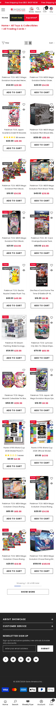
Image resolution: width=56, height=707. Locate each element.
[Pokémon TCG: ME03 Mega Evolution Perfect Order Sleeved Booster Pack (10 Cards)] (41, 61)
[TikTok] (28, 659)
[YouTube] (36, 659)
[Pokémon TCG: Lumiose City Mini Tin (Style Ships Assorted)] (41, 327)
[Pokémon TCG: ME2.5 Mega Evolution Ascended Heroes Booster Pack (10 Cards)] (14, 61)
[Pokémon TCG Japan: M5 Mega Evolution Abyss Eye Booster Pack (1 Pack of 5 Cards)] (41, 379)
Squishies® (31, 17)
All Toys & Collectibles (24, 25)
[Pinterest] (21, 659)
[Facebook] (5, 659)
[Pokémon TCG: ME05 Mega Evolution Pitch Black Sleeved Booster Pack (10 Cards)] (14, 170)
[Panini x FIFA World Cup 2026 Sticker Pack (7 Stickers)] (14, 432)
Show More (28, 591)
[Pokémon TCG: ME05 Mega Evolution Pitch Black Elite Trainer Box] (41, 114)
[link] (15, 702)
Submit (45, 648)
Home (5, 17)
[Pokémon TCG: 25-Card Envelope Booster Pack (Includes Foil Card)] (41, 222)
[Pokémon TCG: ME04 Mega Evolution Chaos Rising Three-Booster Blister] (14, 488)
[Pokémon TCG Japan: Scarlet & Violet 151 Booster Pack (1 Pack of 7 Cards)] (14, 114)
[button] (26, 43)
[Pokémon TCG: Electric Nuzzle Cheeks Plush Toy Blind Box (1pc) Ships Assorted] (14, 274)
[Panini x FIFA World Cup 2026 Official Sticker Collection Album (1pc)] (41, 432)
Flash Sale (17, 17)
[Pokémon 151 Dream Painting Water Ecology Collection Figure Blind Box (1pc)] (14, 327)
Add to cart (14, 92)
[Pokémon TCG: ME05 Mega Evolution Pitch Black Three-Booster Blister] (41, 170)
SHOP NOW (33, 2)
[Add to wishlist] (24, 52)
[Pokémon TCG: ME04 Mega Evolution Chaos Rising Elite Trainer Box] (41, 540)
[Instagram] (13, 659)
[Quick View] (24, 57)
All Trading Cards (13, 29)
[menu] (3, 9)
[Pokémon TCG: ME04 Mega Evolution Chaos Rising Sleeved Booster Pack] (14, 540)
